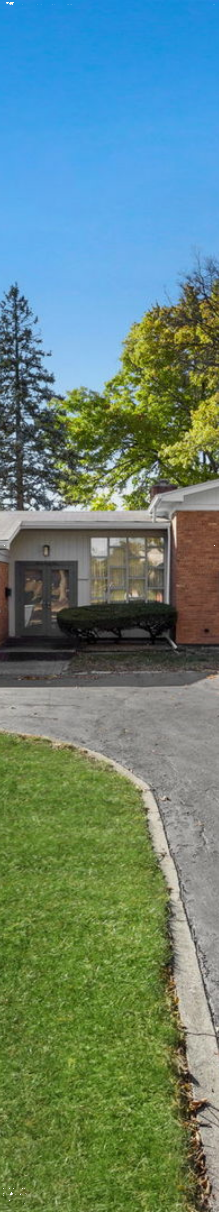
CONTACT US (68, 4)
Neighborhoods (26, 4)
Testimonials (39, 4)
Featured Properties (54, 4)
